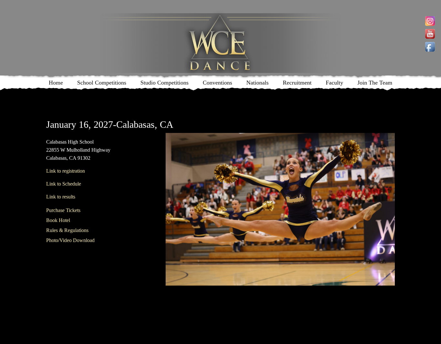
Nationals (257, 82)
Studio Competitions (164, 82)
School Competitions (101, 82)
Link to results (60, 196)
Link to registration (65, 171)
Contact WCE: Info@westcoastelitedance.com (164, 303)
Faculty (334, 82)
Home (56, 82)
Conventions (217, 82)
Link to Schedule (63, 184)
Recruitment (297, 82)
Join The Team (374, 82)
